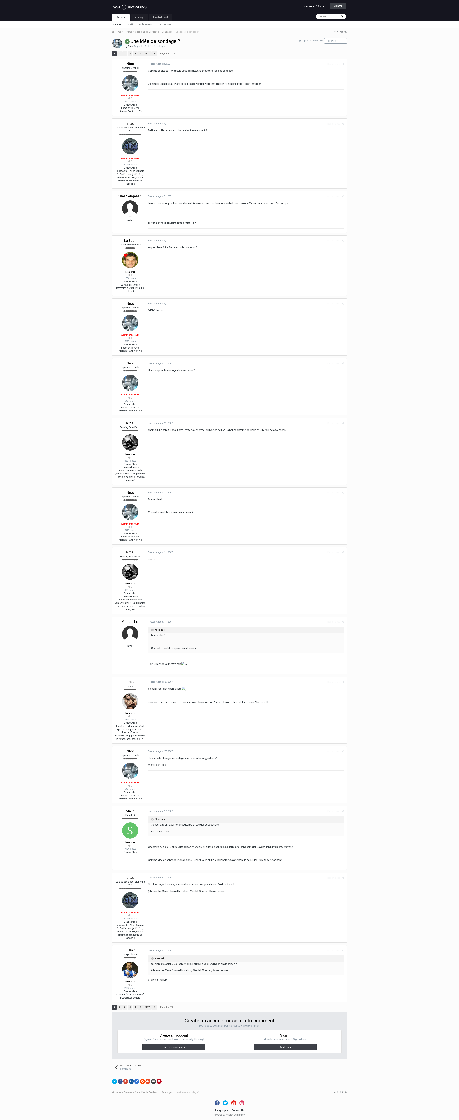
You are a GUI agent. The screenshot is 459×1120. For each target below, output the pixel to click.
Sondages (159, 46)
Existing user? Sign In (314, 6)
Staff (130, 24)
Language (221, 1110)
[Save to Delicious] (136, 1081)
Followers (332, 41)
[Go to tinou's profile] (130, 701)
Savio (130, 811)
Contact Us (238, 1110)
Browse (121, 17)
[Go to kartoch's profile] (130, 260)
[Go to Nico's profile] (117, 43)
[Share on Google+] (125, 1081)
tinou (130, 682)
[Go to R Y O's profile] (130, 442)
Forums (117, 24)
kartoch (130, 240)
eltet (130, 123)
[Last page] (154, 53)
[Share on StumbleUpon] (147, 1081)
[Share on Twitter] (114, 1081)
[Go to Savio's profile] (130, 830)
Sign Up (338, 5)
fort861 (130, 950)
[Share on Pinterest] (159, 1081)
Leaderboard (165, 24)
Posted (159, 63)
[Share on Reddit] (142, 1081)
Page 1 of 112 (167, 53)
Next (147, 54)
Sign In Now (285, 1047)
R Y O (130, 423)
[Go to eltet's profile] (130, 146)
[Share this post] (343, 64)
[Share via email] (153, 1081)
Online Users (145, 24)
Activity (139, 17)
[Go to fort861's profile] (130, 970)
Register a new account (174, 1047)
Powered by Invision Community (229, 1115)
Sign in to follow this (312, 40)
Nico (130, 46)
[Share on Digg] (131, 1081)
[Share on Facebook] (120, 1081)
